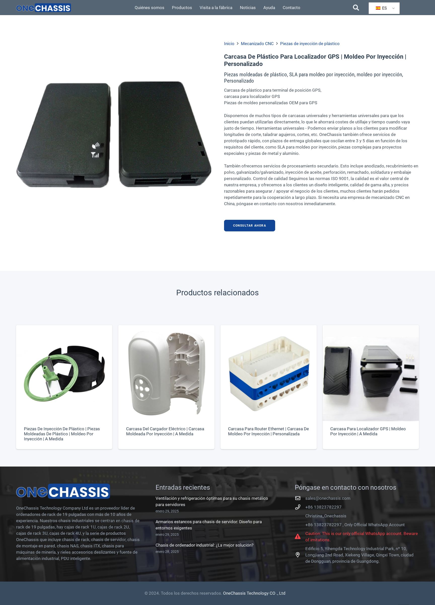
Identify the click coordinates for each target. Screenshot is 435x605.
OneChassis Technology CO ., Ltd (254, 593)
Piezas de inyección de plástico (310, 43)
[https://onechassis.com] (43, 7)
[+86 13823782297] (300, 507)
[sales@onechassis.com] (300, 498)
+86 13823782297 (323, 507)
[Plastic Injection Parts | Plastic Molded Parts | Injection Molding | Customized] (64, 387)
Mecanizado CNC (257, 43)
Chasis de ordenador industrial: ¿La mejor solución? (204, 545)
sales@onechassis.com (327, 498)
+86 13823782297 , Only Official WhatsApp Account (355, 524)
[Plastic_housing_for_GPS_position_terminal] (113, 138)
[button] (355, 8)
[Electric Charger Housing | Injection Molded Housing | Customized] (166, 387)
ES (384, 8)
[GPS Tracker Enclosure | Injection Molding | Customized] (371, 387)
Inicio (229, 43)
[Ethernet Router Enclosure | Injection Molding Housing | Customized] (269, 387)
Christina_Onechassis (325, 515)
